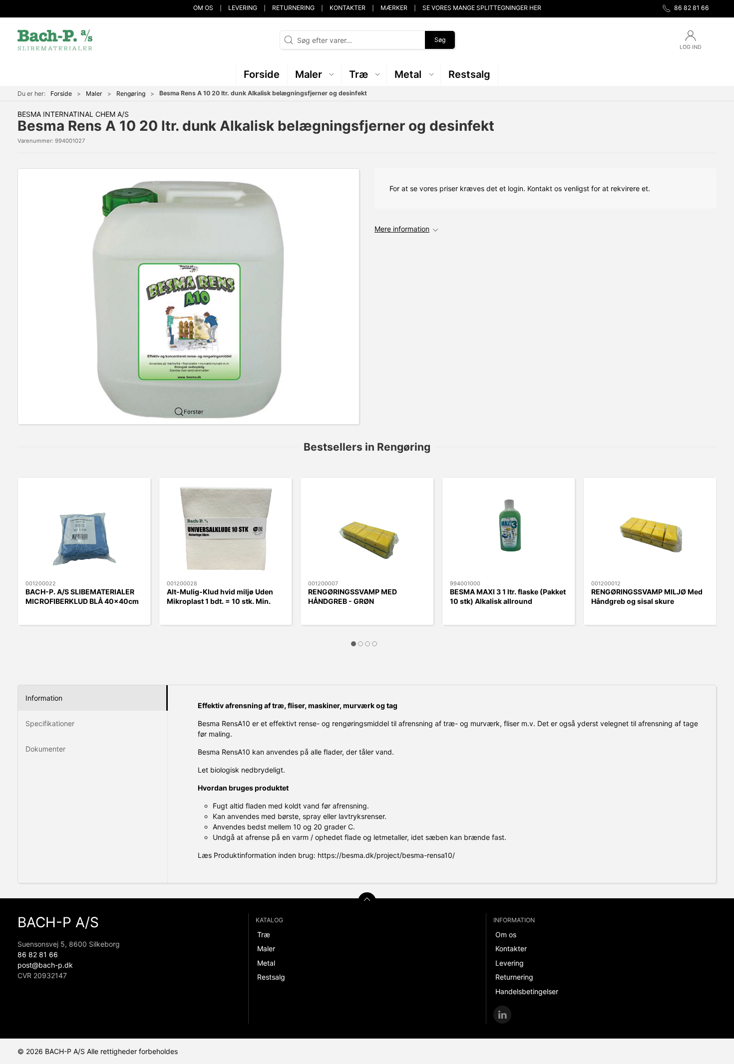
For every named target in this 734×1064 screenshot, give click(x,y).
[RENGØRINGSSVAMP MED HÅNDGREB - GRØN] (366, 529)
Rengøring (130, 93)
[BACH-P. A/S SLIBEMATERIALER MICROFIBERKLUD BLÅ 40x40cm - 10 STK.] (84, 529)
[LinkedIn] (502, 1015)
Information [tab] (43, 698)
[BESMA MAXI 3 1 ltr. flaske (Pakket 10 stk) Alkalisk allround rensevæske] (508, 529)
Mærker (393, 7)
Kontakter (348, 7)
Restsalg (271, 977)
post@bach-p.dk (45, 965)
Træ (263, 934)
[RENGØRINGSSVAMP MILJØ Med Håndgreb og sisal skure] (650, 529)
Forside (61, 93)
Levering (242, 7)
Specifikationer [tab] (49, 723)
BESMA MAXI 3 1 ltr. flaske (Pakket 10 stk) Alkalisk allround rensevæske (508, 601)
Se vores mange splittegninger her (481, 7)
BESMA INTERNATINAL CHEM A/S (73, 114)
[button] (315, 74)
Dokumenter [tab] (45, 749)
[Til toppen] (367, 901)
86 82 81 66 (37, 954)
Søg (439, 39)
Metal (266, 963)
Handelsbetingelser (526, 991)
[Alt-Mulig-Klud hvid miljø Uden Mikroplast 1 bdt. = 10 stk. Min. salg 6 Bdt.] (225, 529)
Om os (203, 7)
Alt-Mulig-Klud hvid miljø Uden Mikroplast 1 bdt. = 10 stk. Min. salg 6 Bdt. (220, 601)
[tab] (353, 643)
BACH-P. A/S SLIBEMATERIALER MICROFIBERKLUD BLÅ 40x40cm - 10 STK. (82, 601)
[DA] (54, 40)
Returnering (293, 7)
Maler (94, 93)
